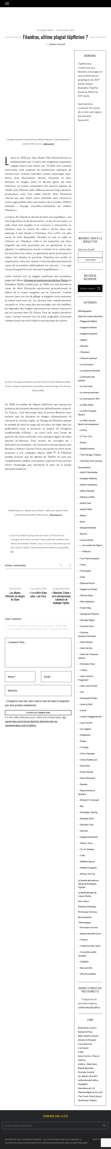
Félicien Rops (86, 595)
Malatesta (85, 734)
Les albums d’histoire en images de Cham (15, 596)
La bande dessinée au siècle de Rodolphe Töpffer (88, 884)
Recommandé (84, 917)
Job (82, 691)
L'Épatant (84, 352)
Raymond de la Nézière (86, 792)
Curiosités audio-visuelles (87, 953)
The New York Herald (91, 460)
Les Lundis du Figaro (92, 545)
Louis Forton (86, 722)
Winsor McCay (87, 873)
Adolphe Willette (88, 478)
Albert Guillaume (88, 484)
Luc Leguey (85, 728)
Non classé (83, 901)
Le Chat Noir (86, 386)
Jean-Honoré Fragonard (85, 678)
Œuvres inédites (88, 973)
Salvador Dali (86, 824)
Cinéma (84, 939)
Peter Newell (86, 771)
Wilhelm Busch (87, 861)
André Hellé (86, 509)
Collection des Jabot (90, 945)
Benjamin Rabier (88, 527)
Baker (83, 515)
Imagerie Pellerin (88, 327)
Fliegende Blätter (88, 321)
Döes (82, 577)
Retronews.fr (56, 515)
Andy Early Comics (87, 1027)
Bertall (83, 533)
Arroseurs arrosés (89, 927)
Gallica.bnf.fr (48, 144)
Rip (81, 806)
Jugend (83, 339)
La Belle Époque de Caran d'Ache (87, 894)
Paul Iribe (85, 765)
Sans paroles (86, 967)
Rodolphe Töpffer (45, 30)
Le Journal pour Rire (90, 398)
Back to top (98, 1139)
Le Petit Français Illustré (87, 412)
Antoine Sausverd (57, 44)
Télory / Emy (86, 843)
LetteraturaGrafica (89, 1007)
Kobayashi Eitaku (88, 698)
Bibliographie (84, 311)
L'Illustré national (88, 358)
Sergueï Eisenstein (89, 836)
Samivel (84, 830)
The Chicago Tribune (90, 454)
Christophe (85, 570)
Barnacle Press (85, 1031)
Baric (82, 521)
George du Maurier (89, 613)
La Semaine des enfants (86, 378)
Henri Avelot (86, 642)
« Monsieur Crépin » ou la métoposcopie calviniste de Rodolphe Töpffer (61, 598)
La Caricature (86, 364)
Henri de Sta (86, 648)
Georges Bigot (87, 620)
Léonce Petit (86, 704)
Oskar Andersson (88, 759)
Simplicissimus (87, 448)
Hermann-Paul (87, 663)
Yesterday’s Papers (87, 1100)
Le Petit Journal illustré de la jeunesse (88, 422)
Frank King (85, 607)
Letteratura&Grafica (88, 1080)
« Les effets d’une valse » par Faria (38, 594)
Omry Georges (87, 753)
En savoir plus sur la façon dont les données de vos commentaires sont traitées (35, 721)
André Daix (85, 503)
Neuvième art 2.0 (86, 1088)
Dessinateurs (84, 467)
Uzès (82, 855)
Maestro (86, 551)
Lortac (83, 710)
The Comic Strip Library (90, 1096)
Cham (83, 564)
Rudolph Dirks (87, 818)
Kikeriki (84, 345)
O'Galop (84, 747)
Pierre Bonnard (87, 778)
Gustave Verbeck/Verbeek (87, 634)
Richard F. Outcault (89, 799)
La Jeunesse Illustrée (90, 370)
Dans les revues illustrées (90, 316)
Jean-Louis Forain (88, 685)
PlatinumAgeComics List (90, 1092)
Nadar (83, 741)
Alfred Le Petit (87, 497)
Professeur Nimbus (87, 911)
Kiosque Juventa (86, 1072)
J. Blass (83, 670)
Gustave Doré (87, 626)
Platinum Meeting (87, 906)
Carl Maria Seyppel (89, 558)
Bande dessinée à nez (90, 933)
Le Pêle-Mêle (86, 404)
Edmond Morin (87, 583)
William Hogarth (88, 867)
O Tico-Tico (86, 436)
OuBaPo (84, 961)
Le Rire (83, 430)
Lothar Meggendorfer (91, 716)
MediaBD (83, 1084)
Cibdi (80, 1051)
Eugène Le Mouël (88, 589)
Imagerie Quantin (88, 333)
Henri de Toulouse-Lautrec (88, 656)
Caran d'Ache (86, 540)
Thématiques (84, 922)
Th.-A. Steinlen (87, 849)
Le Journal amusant (89, 392)
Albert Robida (87, 490)
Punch (83, 442)
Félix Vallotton (87, 601)
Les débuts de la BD (87, 1076)
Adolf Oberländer (89, 472)
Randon (84, 784)
